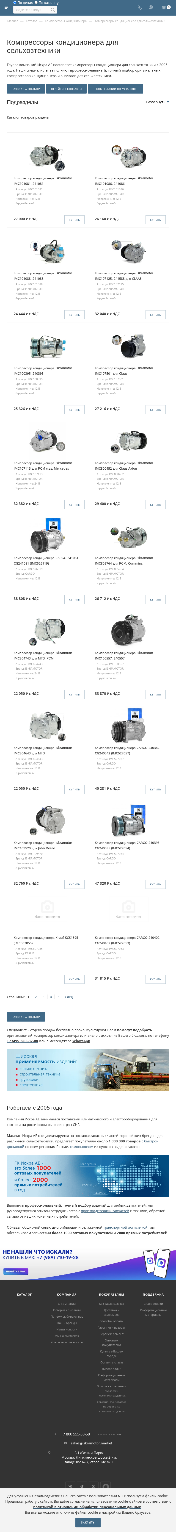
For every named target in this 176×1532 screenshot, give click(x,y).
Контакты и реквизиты (67, 1342)
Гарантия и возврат (111, 1327)
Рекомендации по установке (115, 89)
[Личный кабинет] (151, 8)
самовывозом (81, 1146)
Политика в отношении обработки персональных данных (111, 1391)
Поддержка (153, 1294)
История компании (67, 1310)
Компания (67, 1294)
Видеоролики (111, 1369)
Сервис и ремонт (111, 1334)
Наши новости (66, 1329)
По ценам (25, 4)
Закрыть (88, 1522)
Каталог (24, 1294)
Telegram (82, 1486)
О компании (67, 1304)
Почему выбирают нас (67, 1316)
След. (69, 997)
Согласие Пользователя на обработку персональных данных (111, 1406)
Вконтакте (70, 1486)
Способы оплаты (111, 1321)
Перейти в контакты (66, 89)
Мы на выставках (67, 1336)
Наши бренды (67, 1323)
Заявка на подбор (26, 89)
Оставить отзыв (111, 1362)
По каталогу (49, 4)
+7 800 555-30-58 (75, 1434)
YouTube (94, 1486)
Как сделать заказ (111, 1304)
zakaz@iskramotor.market (91, 1443)
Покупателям (111, 1294)
